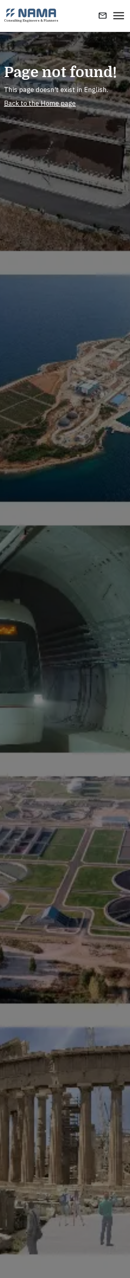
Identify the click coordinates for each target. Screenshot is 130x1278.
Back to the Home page (40, 103)
